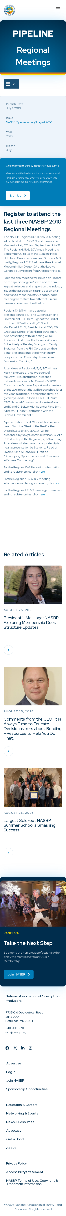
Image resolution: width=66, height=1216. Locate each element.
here (42, 472)
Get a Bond (15, 1139)
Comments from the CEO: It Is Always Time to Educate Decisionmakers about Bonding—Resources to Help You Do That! (32, 728)
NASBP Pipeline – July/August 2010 (29, 122)
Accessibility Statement (24, 1172)
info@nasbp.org (16, 1032)
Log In (10, 1072)
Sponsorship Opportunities (26, 1089)
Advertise (13, 1063)
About (11, 1148)
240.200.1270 (15, 1028)
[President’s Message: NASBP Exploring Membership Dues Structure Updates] (8, 650)
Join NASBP (15, 1080)
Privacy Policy (16, 1163)
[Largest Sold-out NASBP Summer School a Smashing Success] (8, 852)
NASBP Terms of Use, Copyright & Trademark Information (32, 1182)
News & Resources (20, 1122)
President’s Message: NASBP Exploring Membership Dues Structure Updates (31, 622)
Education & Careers (21, 1105)
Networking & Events (22, 1113)
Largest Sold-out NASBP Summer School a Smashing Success (29, 825)
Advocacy (13, 1130)
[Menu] (57, 8)
